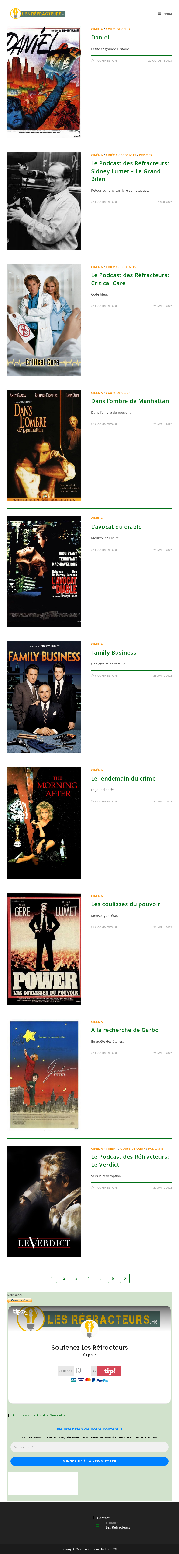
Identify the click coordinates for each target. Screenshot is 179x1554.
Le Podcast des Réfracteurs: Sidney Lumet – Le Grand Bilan (130, 171)
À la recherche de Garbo (125, 1030)
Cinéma (97, 29)
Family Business (114, 652)
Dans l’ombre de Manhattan (130, 401)
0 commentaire (106, 202)
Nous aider (14, 1295)
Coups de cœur (118, 29)
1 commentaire (106, 60)
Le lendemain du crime (123, 778)
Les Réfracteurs (118, 1527)
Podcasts (128, 155)
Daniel (100, 37)
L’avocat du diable (116, 526)
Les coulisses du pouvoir (125, 904)
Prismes (145, 155)
